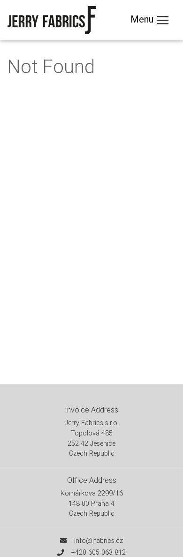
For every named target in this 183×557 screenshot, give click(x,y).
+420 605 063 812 (98, 552)
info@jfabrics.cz (98, 540)
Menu (143, 19)
